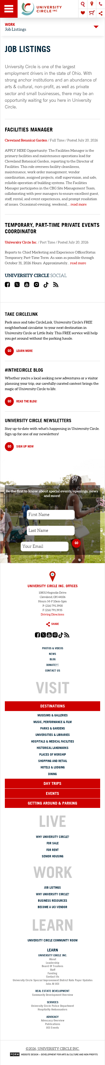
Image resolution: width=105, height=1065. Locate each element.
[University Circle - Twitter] (17, 286)
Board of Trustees (52, 966)
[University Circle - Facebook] (7, 286)
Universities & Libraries (52, 735)
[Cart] (91, 13)
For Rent (52, 850)
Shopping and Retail (52, 761)
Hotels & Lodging (53, 767)
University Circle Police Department (52, 1006)
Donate (52, 665)
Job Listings (52, 887)
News (52, 654)
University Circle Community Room (52, 940)
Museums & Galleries (52, 715)
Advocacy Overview (52, 1020)
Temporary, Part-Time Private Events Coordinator (52, 228)
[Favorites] (82, 13)
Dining (52, 774)
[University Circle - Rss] (55, 286)
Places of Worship (52, 754)
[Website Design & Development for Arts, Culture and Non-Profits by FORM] (52, 1054)
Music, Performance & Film (52, 722)
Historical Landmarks (53, 748)
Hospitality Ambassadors (52, 1009)
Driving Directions (52, 614)
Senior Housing (52, 856)
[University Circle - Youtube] (26, 286)
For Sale (53, 843)
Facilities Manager (29, 129)
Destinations (52, 705)
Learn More (20, 350)
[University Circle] (52, 9)
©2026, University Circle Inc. (53, 1049)
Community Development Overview (52, 995)
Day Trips (52, 783)
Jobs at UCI (52, 984)
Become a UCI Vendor (52, 907)
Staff (52, 969)
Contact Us (52, 670)
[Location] (91, 4)
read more (79, 204)
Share (55, 624)
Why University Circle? (52, 837)
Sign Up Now (21, 446)
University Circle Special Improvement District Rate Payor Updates (53, 980)
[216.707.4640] (100, 4)
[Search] (82, 4)
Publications (52, 1024)
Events (52, 793)
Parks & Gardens (52, 728)
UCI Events (52, 1027)
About (52, 959)
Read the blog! (22, 401)
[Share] (100, 13)
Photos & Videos (52, 648)
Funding (52, 973)
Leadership (52, 963)
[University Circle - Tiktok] (46, 286)
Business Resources (52, 900)
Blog (53, 659)
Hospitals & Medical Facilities (52, 741)
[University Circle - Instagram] (36, 286)
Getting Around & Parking (52, 803)
